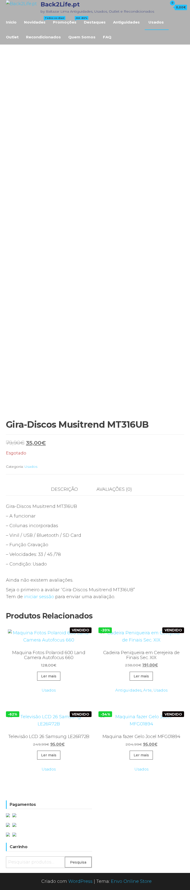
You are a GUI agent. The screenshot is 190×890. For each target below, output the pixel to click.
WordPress (80, 881)
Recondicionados (43, 37)
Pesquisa (78, 862)
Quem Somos (81, 37)
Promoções (66, 21)
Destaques (95, 22)
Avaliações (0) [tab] (114, 489)
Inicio (11, 22)
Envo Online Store (131, 881)
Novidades (36, 21)
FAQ (107, 37)
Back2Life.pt (60, 4)
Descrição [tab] (64, 489)
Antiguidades (126, 22)
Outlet (12, 37)
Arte (147, 690)
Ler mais (48, 676)
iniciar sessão (39, 596)
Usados (156, 22)
